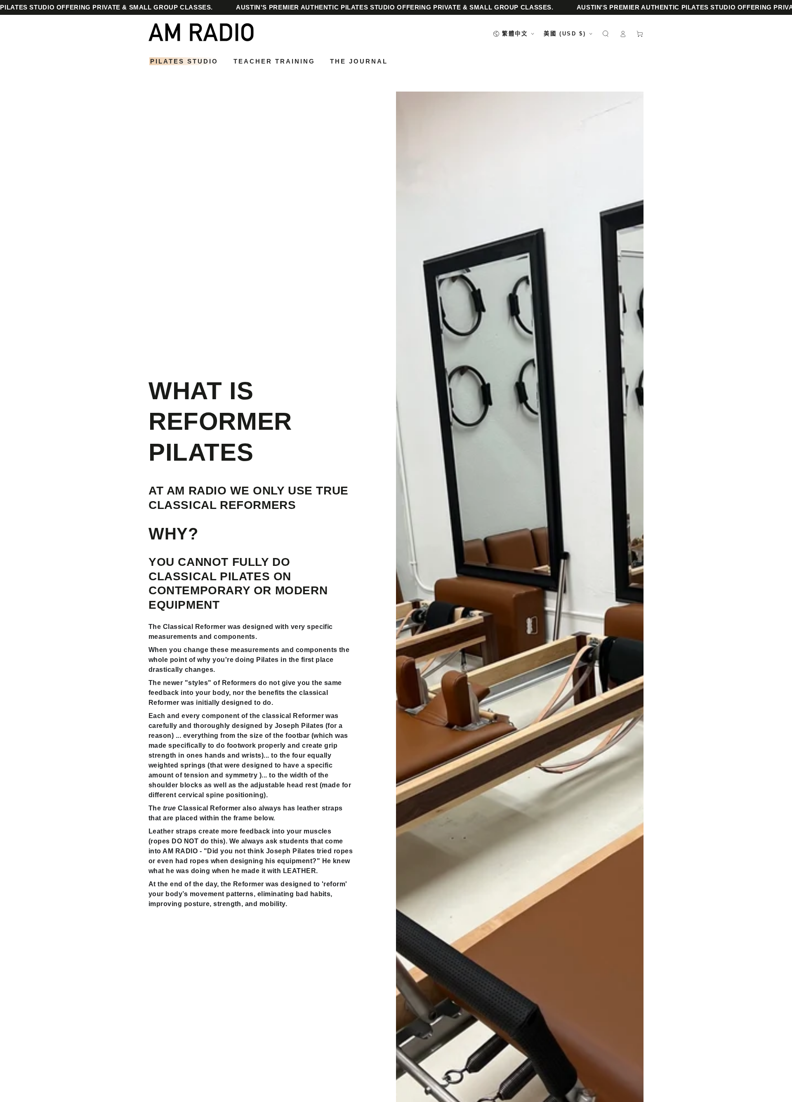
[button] (605, 33)
